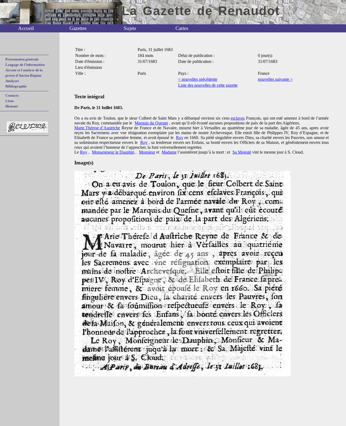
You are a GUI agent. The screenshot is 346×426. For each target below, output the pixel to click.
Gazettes (77, 28)
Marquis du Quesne (151, 123)
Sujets (130, 28)
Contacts (12, 95)
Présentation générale (22, 59)
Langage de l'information (25, 65)
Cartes (181, 28)
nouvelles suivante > (275, 79)
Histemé (11, 106)
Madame (169, 152)
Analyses (12, 81)
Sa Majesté (241, 152)
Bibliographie (16, 86)
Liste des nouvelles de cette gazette (208, 85)
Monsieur (147, 152)
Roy (179, 137)
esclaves (238, 118)
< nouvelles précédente (197, 79)
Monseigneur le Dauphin (113, 152)
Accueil (26, 28)
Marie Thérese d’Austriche (97, 128)
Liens (9, 101)
